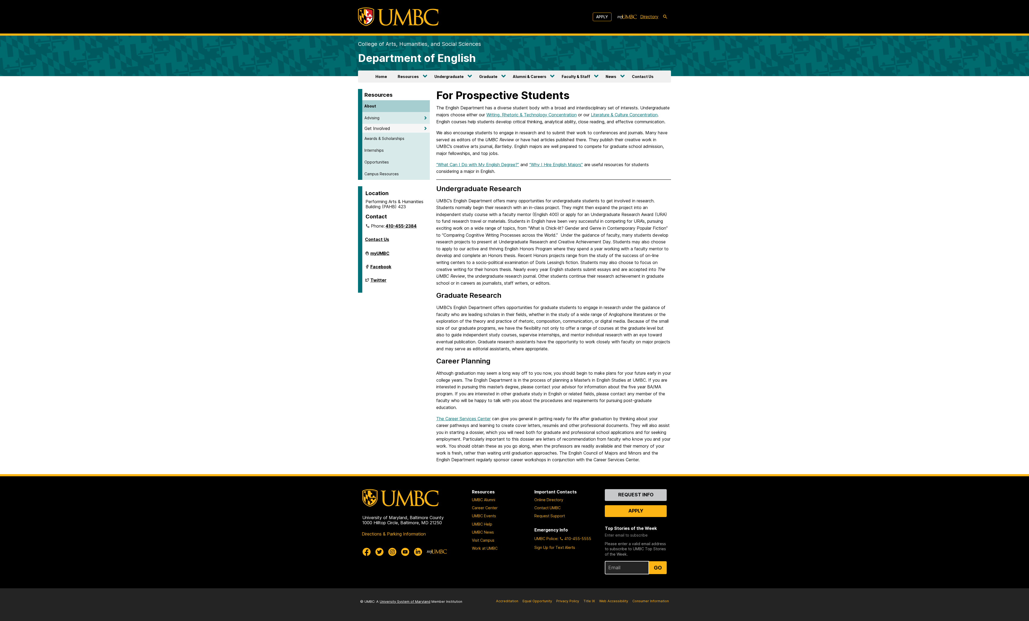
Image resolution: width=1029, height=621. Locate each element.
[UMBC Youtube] (405, 552)
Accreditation (507, 601)
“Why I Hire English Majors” (556, 164)
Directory (649, 16)
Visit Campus (483, 540)
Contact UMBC (547, 507)
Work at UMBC (485, 548)
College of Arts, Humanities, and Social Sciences (419, 44)
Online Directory (548, 499)
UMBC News (483, 532)
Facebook (380, 268)
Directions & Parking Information (394, 534)
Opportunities (376, 162)
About (370, 106)
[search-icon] (665, 17)
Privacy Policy (567, 601)
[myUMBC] (627, 17)
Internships (374, 150)
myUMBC (379, 255)
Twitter (378, 282)
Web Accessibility (613, 601)
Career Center (485, 507)
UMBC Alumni (483, 499)
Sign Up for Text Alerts (554, 547)
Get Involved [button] (377, 128)
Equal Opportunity (537, 601)
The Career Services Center (463, 418)
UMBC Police (545, 538)
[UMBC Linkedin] (418, 552)
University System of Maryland (405, 602)
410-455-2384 (401, 226)
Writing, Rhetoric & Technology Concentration (531, 114)
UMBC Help (482, 524)
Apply (602, 16)
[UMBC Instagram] (392, 552)
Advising (371, 118)
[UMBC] (398, 16)
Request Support (549, 516)
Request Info (636, 494)
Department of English (417, 58)
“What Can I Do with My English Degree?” (477, 164)
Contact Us (643, 76)
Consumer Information (650, 601)
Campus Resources (381, 174)
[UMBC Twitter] (379, 552)
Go (658, 567)
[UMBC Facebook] (366, 552)
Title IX (589, 601)
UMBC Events (484, 516)
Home (381, 76)
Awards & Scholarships (384, 138)
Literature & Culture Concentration (624, 114)
